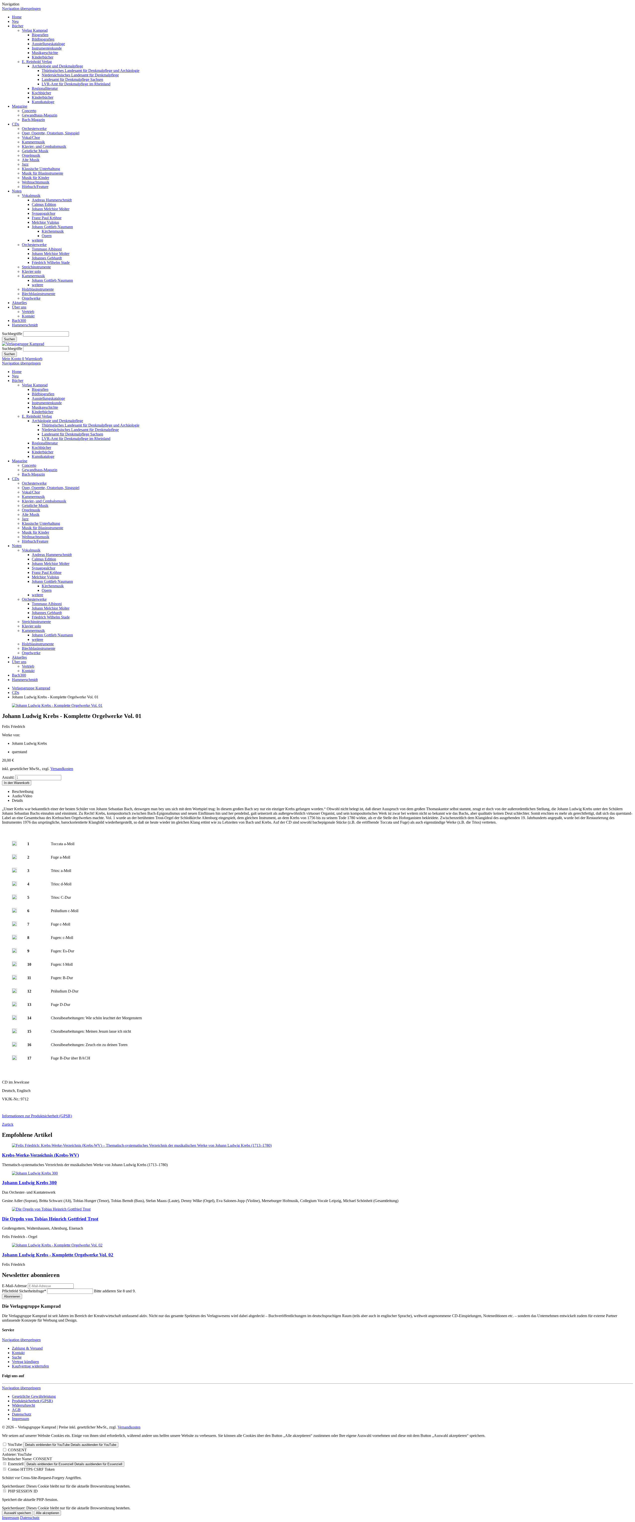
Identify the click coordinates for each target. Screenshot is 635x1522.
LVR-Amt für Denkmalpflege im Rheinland (76, 84)
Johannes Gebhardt (47, 258)
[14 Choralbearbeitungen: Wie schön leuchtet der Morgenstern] (14, 1019)
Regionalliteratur (45, 88)
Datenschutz (21, 1414)
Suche (17, 1357)
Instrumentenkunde (47, 48)
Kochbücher (41, 93)
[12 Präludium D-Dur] (14, 992)
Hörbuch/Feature (35, 187)
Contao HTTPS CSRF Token (31, 1469)
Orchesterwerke (34, 128)
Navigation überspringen (21, 8)
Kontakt (28, 316)
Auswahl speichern (17, 1513)
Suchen (9, 339)
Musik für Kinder (35, 178)
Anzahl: (8, 777)
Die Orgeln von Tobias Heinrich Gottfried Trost (50, 1218)
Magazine (19, 106)
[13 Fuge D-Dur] (14, 1005)
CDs (15, 124)
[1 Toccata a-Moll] (14, 844)
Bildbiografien (43, 39)
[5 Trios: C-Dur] (14, 898)
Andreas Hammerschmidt (52, 200)
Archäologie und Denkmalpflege (57, 66)
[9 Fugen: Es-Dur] (14, 952)
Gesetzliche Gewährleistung (34, 1396)
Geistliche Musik (35, 151)
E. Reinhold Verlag (37, 62)
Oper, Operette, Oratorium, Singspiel (50, 133)
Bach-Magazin (33, 120)
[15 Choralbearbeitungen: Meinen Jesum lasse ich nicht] (14, 1032)
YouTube (15, 1444)
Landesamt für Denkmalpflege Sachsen (72, 79)
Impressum (20, 1419)
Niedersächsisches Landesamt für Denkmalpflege (80, 75)
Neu (15, 21)
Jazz (25, 164)
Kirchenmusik (53, 231)
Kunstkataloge (43, 102)
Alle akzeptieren (47, 1513)
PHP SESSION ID (23, 1491)
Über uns (19, 307)
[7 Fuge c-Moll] (14, 925)
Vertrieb (28, 312)
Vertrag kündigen (25, 1362)
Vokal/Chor (31, 137)
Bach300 (19, 320)
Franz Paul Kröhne (47, 218)
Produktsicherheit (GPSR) (32, 1401)
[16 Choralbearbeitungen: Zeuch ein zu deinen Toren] (14, 1045)
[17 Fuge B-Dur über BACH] (14, 1059)
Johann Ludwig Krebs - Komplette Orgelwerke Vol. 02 (57, 1254)
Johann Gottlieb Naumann (52, 227)
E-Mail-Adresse (14, 1286)
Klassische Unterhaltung (41, 169)
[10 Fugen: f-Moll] (14, 965)
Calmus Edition (44, 204)
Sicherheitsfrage (24, 1291)
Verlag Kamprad (35, 30)
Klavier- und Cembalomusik (44, 146)
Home (17, 17)
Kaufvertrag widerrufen (30, 1366)
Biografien (40, 35)
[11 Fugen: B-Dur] (14, 978)
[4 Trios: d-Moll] (14, 885)
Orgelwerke (31, 298)
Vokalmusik (31, 195)
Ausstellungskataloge (48, 44)
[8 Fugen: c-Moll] (14, 938)
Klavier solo (31, 271)
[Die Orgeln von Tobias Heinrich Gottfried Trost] (51, 1209)
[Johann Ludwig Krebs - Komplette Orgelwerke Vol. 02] (57, 1245)
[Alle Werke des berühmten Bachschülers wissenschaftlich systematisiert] (142, 1145)
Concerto (29, 111)
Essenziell (16, 1464)
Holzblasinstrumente (38, 289)
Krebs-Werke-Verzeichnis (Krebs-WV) (40, 1155)
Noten (17, 191)
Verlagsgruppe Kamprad (31, 688)
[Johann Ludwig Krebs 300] (35, 1173)
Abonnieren (12, 1296)
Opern (47, 236)
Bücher (17, 26)
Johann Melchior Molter (50, 209)
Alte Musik (30, 160)
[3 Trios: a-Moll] (14, 871)
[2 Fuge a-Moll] (14, 858)
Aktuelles (19, 303)
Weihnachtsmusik (35, 182)
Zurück (7, 1124)
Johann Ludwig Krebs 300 (29, 1182)
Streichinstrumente (36, 267)
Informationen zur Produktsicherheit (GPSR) (37, 1116)
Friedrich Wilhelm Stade (51, 262)
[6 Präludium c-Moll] (14, 911)
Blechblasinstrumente (38, 294)
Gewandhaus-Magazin (39, 115)
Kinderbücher (42, 57)
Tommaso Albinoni (47, 249)
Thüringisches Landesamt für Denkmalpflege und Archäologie (90, 70)
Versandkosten (61, 769)
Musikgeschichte (45, 53)
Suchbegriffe (12, 334)
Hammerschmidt (25, 325)
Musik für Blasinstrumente (42, 173)
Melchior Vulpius (45, 222)
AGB (16, 1410)
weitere (37, 240)
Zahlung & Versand (27, 1348)
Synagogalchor (43, 213)
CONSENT (17, 1450)
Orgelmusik (31, 155)
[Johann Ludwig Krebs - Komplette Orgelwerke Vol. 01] (57, 705)
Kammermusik (33, 142)
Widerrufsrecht (23, 1405)
